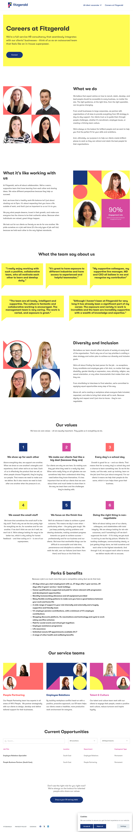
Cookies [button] (33, 826)
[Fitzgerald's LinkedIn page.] (48, 827)
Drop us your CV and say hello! (66, 800)
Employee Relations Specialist (14, 756)
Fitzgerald (7, 826)
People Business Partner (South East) (17, 762)
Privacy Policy (20, 826)
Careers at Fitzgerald (114, 5)
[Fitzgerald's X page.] (44, 827)
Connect (14, 55)
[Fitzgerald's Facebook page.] (40, 827)
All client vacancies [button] (91, 5)
